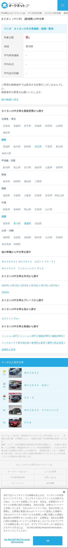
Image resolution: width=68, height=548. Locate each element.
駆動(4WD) (57, 336)
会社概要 (50, 483)
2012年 (15, 285)
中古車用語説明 (18, 477)
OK (47, 541)
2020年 (5, 292)
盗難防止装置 (9, 349)
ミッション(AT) (10, 336)
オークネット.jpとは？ (18, 471)
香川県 (17, 223)
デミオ (40, 268)
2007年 (5, 285)
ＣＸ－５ (48, 261)
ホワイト (6, 318)
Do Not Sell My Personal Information (17, 540)
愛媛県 (27, 223)
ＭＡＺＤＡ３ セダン (29, 261)
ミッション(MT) (28, 336)
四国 (3, 216)
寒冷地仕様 (23, 342)
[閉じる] (64, 492)
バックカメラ (9, 342)
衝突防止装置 (38, 342)
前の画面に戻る (10, 99)
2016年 (34, 285)
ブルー (16, 318)
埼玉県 (38, 146)
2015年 (25, 285)
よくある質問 (50, 471)
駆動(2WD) (44, 336)
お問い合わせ (50, 477)
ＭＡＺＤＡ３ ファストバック (18, 268)
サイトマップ (18, 483)
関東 (3, 139)
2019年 (54, 285)
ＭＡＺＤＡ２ (9, 261)
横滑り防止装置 (55, 342)
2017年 (44, 285)
